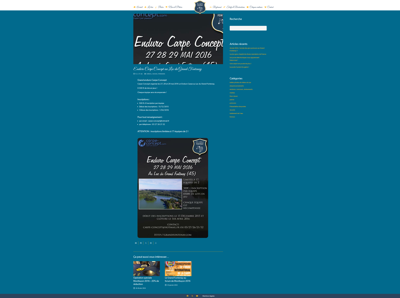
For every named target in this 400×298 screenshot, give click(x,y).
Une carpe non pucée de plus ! (240, 64)
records (232, 110)
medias (232, 93)
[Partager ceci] (140, 243)
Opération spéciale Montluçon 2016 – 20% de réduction (146, 281)
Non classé (234, 96)
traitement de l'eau (236, 113)
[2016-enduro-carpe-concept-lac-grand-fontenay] (178, 188)
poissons (233, 103)
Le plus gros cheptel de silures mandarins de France (248, 54)
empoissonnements (237, 86)
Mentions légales (208, 296)
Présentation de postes (238, 106)
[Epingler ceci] (150, 243)
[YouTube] (197, 296)
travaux (232, 117)
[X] (192, 296)
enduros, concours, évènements (156, 74)
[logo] (200, 7)
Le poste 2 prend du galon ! (239, 67)
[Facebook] (187, 296)
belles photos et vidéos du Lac (240, 82)
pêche (232, 100)
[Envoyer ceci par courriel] (135, 243)
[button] (184, 7)
